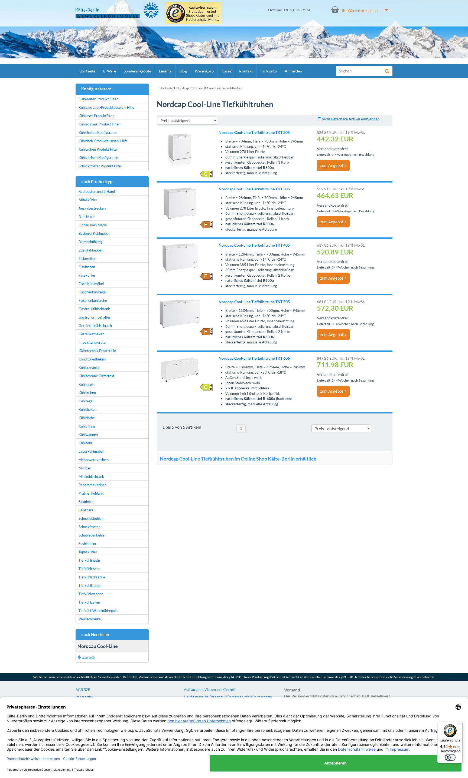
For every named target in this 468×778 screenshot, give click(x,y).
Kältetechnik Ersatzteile (97, 351)
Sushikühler (87, 543)
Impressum (84, 697)
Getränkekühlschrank (95, 325)
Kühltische (87, 418)
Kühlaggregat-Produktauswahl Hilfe (106, 107)
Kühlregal (86, 401)
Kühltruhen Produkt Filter (98, 149)
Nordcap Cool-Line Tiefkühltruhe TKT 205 (254, 132)
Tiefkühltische (89, 569)
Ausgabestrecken (92, 208)
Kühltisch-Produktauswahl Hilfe (103, 141)
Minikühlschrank (91, 476)
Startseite (87, 71)
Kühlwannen (88, 434)
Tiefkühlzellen (89, 602)
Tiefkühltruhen (90, 585)
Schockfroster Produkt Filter (100, 166)
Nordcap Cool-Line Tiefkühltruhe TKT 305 (254, 189)
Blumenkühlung (90, 242)
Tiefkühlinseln (89, 560)
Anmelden (293, 71)
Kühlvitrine (87, 426)
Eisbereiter (87, 258)
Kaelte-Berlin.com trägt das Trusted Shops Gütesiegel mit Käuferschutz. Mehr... (202, 13)
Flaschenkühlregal (92, 292)
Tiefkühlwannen (91, 594)
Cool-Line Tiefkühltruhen (225, 88)
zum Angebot (332, 165)
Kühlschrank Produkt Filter (99, 124)
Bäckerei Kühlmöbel (94, 233)
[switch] (450, 757)
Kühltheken (87, 409)
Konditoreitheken (92, 359)
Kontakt (246, 71)
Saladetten (87, 501)
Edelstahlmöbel (90, 250)
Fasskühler (87, 275)
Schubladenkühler (92, 535)
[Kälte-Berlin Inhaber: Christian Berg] (117, 10)
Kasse (226, 71)
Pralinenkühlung (91, 493)
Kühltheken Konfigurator (98, 132)
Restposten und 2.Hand (97, 191)
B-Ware (109, 71)
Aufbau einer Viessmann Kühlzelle (210, 689)
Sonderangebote (137, 71)
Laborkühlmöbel (91, 451)
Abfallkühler (88, 200)
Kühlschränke (89, 367)
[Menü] (459, 724)
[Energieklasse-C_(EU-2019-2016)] (206, 174)
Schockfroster (89, 527)
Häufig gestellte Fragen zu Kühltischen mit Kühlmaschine (228, 697)
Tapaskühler (88, 552)
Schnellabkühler (91, 518)
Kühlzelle (86, 443)
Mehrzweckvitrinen (94, 460)
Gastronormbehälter (94, 317)
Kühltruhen (87, 392)
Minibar (84, 468)
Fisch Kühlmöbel (91, 284)
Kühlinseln (87, 384)
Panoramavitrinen (92, 485)
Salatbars (86, 510)
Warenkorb (204, 71)
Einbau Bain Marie (93, 225)
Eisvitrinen (87, 267)
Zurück (88, 657)
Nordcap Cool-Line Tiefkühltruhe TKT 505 (254, 301)
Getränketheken (91, 334)
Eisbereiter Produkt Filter (98, 99)
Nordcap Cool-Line (189, 88)
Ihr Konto (269, 71)
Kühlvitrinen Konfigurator (98, 157)
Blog (183, 71)
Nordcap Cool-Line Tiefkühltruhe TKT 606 (254, 358)
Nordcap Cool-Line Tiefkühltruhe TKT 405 (254, 245)
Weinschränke (90, 619)
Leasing (165, 71)
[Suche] (387, 71)
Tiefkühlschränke (92, 577)
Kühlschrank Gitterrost (96, 376)
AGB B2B (83, 689)
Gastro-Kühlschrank (94, 309)
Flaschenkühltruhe (93, 300)
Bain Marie (87, 216)
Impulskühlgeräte (92, 342)
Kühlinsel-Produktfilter (96, 116)
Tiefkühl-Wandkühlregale (98, 610)
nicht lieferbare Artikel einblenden (350, 119)
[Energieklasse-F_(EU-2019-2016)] (206, 224)
